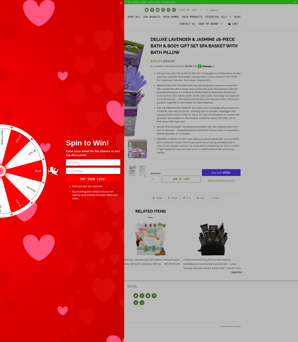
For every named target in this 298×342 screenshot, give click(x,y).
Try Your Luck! (93, 179)
